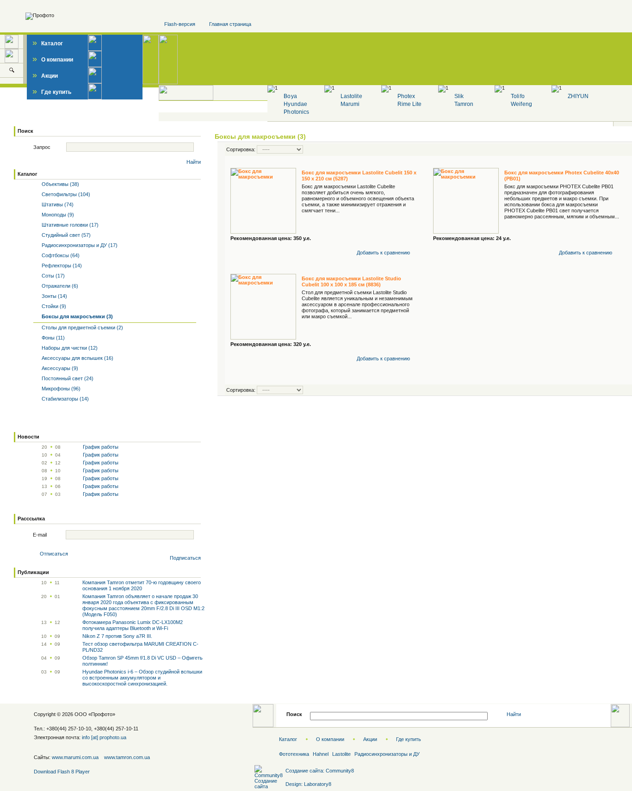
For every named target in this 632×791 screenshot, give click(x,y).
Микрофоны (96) (60, 388)
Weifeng (521, 104)
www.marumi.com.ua (75, 757)
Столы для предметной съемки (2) (81, 327)
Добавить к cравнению (383, 252)
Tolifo (517, 96)
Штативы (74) (57, 204)
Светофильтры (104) (65, 194)
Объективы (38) (59, 184)
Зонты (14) (53, 296)
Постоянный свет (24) (66, 378)
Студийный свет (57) (65, 235)
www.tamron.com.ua (127, 757)
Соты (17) (52, 275)
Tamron (463, 104)
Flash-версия (179, 24)
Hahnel (320, 754)
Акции (45, 76)
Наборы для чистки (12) (69, 348)
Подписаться (185, 558)
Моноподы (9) (57, 214)
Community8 (340, 770)
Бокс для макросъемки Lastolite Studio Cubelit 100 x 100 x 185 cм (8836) (351, 281)
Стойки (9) (53, 306)
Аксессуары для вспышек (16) (76, 358)
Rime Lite (409, 104)
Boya (290, 96)
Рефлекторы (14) (61, 265)
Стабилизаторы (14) (64, 399)
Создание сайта (304, 770)
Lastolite (351, 96)
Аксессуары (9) (59, 368)
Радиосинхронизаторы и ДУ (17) (79, 245)
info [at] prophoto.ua (104, 737)
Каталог (47, 43)
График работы (100, 447)
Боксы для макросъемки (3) (260, 136)
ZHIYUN (578, 96)
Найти (193, 162)
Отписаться (54, 553)
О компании (52, 59)
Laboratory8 (317, 784)
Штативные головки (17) (69, 225)
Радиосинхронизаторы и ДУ (387, 754)
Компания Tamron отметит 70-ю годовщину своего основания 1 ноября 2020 (141, 585)
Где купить (51, 92)
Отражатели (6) (59, 286)
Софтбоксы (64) (60, 255)
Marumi (350, 104)
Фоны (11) (52, 337)
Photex (406, 96)
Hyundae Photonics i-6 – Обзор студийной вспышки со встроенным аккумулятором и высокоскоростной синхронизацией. (142, 677)
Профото (101, 714)
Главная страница (230, 24)
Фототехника (294, 754)
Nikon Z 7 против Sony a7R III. (117, 636)
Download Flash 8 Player (62, 771)
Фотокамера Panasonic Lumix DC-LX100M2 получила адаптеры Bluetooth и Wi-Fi (132, 625)
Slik (459, 96)
